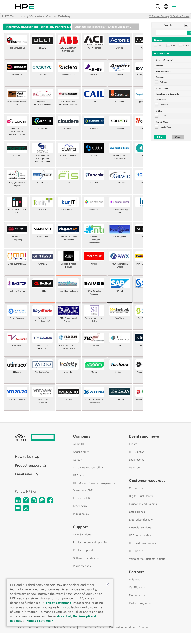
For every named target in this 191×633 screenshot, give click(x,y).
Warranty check (82, 566)
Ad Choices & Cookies (61, 627)
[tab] (37, 26)
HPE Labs (78, 475)
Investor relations (83, 498)
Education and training (143, 504)
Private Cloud (165, 127)
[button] (107, 584)
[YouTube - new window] (18, 508)
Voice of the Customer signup (147, 559)
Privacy (19, 627)
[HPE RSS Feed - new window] (26, 508)
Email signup (137, 511)
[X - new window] (26, 500)
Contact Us (136, 488)
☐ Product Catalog (180, 16)
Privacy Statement (57, 603)
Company (81, 436)
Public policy (81, 513)
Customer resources (147, 480)
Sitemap (144, 627)
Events (133, 444)
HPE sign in (136, 551)
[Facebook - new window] (50, 500)
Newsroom (135, 467)
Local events (136, 459)
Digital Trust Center (141, 496)
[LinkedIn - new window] (18, 500)
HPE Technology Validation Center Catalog (36, 16)
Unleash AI (164, 105)
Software (163, 82)
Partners (136, 571)
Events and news (144, 436)
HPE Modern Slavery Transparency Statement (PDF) (94, 486)
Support (80, 526)
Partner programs (140, 603)
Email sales (24, 474)
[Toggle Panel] (186, 25)
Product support (28, 465)
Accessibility (81, 451)
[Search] (158, 6)
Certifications (137, 587)
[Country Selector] (166, 6)
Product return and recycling (90, 542)
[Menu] (174, 6)
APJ (173, 45)
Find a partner (137, 595)
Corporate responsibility (88, 467)
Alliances (134, 579)
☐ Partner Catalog (159, 16)
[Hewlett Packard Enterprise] (24, 6)
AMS (161, 45)
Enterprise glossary (141, 519)
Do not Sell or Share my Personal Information (107, 627)
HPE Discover (137, 451)
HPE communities (140, 535)
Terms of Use (36, 627)
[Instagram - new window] (34, 500)
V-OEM (163, 116)
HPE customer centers (142, 543)
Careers (78, 459)
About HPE (79, 444)
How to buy (24, 456)
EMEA (186, 45)
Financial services (140, 527)
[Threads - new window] (42, 500)
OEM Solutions (82, 534)
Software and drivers (86, 558)
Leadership (80, 506)
